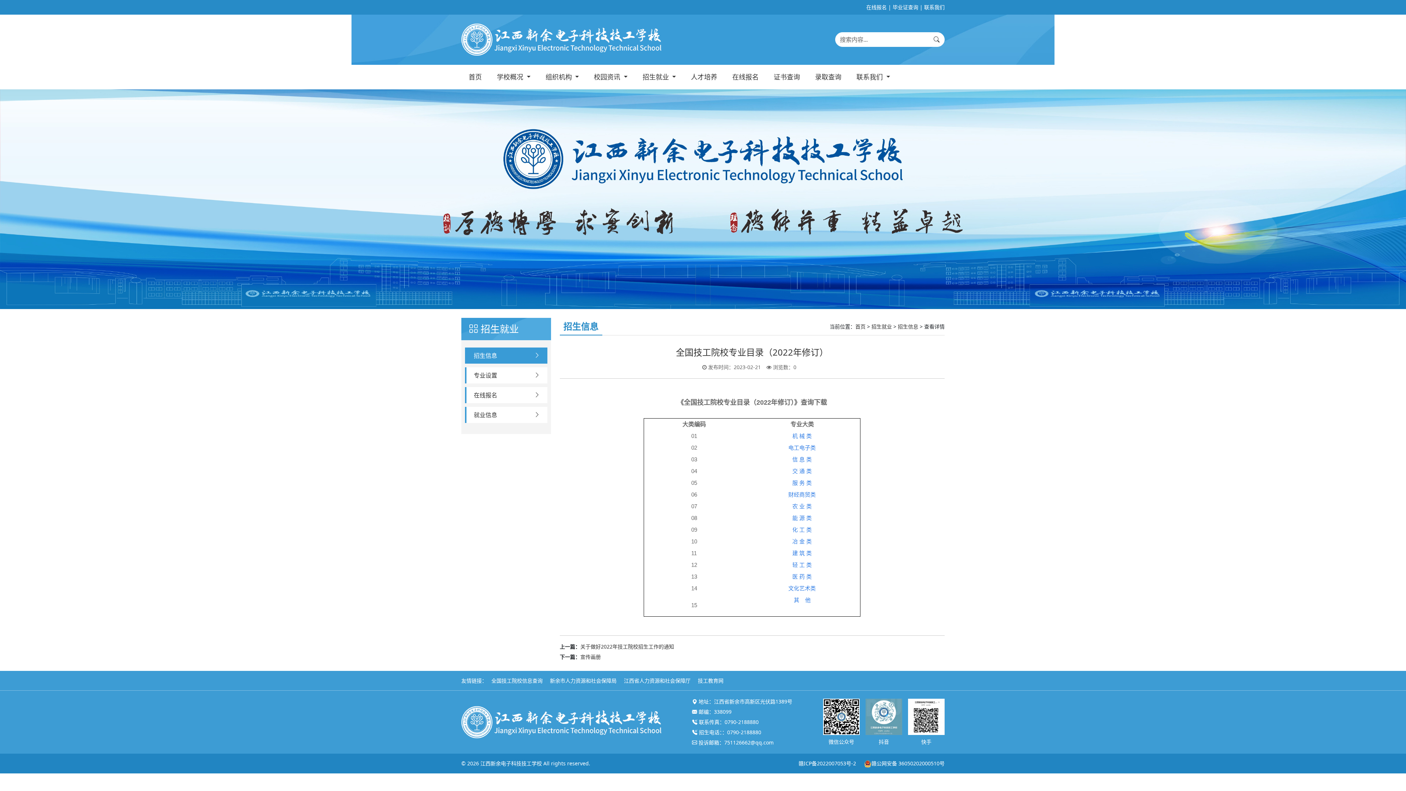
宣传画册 (590, 656)
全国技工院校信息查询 (517, 680)
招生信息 (485, 356)
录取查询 (828, 77)
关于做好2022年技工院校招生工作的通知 (627, 646)
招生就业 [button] (657, 77)
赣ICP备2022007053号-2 (827, 763)
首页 (475, 77)
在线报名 (876, 7)
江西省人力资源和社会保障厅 (657, 680)
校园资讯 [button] (608, 77)
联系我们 (934, 7)
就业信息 (485, 415)
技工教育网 (711, 680)
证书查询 (787, 77)
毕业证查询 (905, 7)
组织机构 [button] (560, 77)
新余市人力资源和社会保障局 (583, 680)
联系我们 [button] (870, 77)
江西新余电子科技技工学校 (511, 763)
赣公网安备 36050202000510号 (908, 763)
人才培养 (704, 77)
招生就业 (881, 326)
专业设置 (485, 375)
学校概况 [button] (511, 77)
